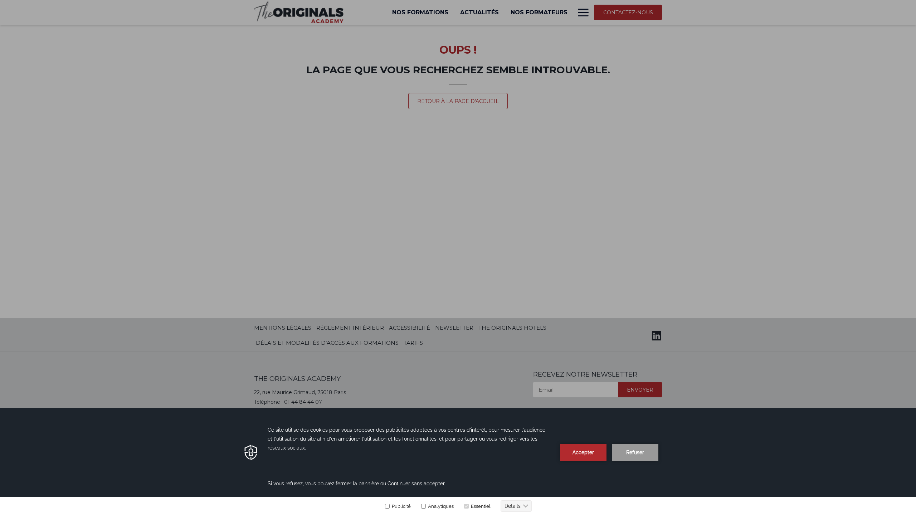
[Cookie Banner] (458, 461)
